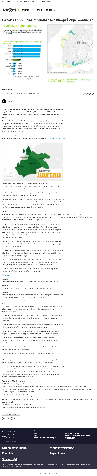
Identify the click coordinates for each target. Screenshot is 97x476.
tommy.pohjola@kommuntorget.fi (45, 438)
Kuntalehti (8, 453)
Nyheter (25, 10)
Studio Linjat (17, 1)
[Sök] (92, 3)
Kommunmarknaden (14, 447)
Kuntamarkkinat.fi (30, 1)
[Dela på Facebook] (84, 93)
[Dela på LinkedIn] (90, 93)
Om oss (49, 10)
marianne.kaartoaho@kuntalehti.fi (77, 436)
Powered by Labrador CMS (48, 473)
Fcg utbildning (58, 453)
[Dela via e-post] (93, 93)
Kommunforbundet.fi (62, 447)
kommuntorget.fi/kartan (58, 138)
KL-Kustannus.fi (45, 1)
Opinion (40, 10)
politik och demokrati (11, 414)
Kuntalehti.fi (6, 1)
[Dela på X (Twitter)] (87, 93)
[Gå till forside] (11, 10)
